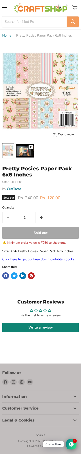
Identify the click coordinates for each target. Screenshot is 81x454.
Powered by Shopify (40, 446)
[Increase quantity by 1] (41, 217)
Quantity (8, 207)
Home (6, 35)
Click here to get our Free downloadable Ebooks (38, 259)
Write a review (40, 327)
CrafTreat (14, 189)
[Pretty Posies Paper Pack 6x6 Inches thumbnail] (24, 151)
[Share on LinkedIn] (22, 275)
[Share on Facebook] (5, 275)
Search (40, 435)
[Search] (73, 21)
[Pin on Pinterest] (31, 275)
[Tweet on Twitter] (14, 275)
